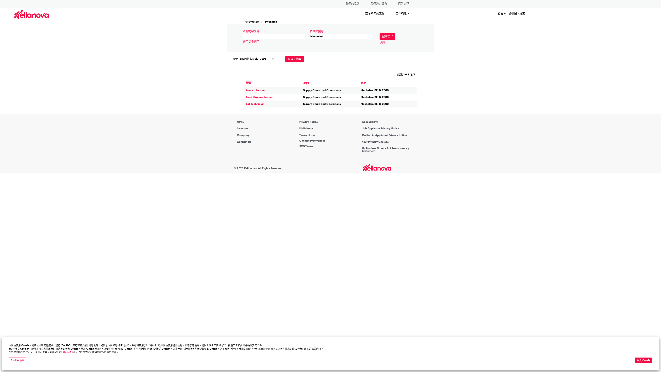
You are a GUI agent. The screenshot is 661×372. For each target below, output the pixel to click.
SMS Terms (306, 146)
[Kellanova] (25, 14)
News (240, 121)
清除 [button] (383, 42)
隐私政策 (69, 352)
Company (243, 135)
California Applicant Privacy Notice (384, 135)
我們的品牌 (352, 3)
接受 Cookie (643, 360)
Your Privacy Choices (375, 141)
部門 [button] (306, 83)
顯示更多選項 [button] (251, 41)
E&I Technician (255, 104)
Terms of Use (307, 135)
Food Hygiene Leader (259, 97)
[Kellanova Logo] (377, 168)
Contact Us (244, 141)
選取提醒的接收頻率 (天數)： (251, 59)
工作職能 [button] (401, 13)
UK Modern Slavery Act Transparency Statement (385, 150)
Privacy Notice (308, 121)
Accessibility (370, 121)
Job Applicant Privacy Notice (380, 128)
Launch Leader (255, 90)
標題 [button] (248, 83)
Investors (242, 128)
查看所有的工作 (375, 13)
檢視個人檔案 (516, 13)
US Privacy (306, 128)
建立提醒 (296, 59)
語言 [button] (501, 13)
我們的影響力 (378, 3)
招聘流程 (403, 3)
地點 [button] (363, 83)
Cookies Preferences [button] (312, 140)
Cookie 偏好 (17, 360)
